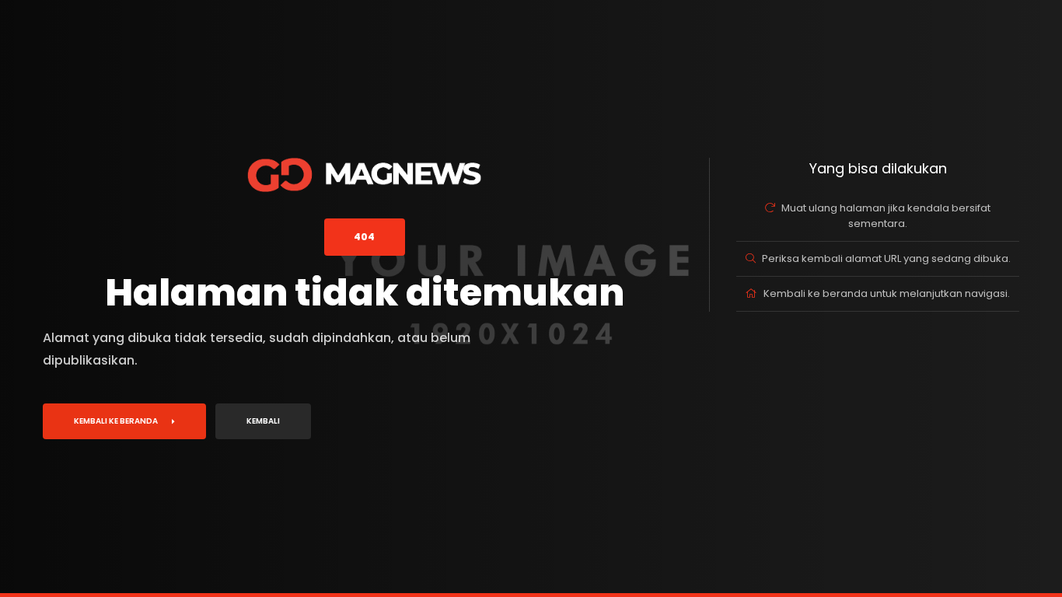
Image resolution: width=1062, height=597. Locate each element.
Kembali (263, 421)
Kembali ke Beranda (116, 421)
